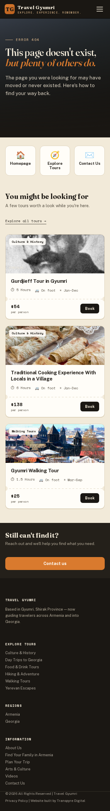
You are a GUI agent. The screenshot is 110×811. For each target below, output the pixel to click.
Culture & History (20, 653)
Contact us (55, 563)
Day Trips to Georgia (23, 660)
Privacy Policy (16, 801)
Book (89, 308)
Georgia (12, 721)
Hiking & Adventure (22, 674)
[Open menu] (99, 9)
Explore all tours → (25, 220)
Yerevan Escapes (20, 688)
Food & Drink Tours (22, 667)
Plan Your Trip (17, 762)
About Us (13, 748)
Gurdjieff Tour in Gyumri (39, 281)
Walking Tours (17, 681)
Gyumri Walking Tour (35, 470)
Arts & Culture (18, 769)
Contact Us (15, 783)
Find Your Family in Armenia (29, 755)
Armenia (12, 714)
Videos (11, 776)
